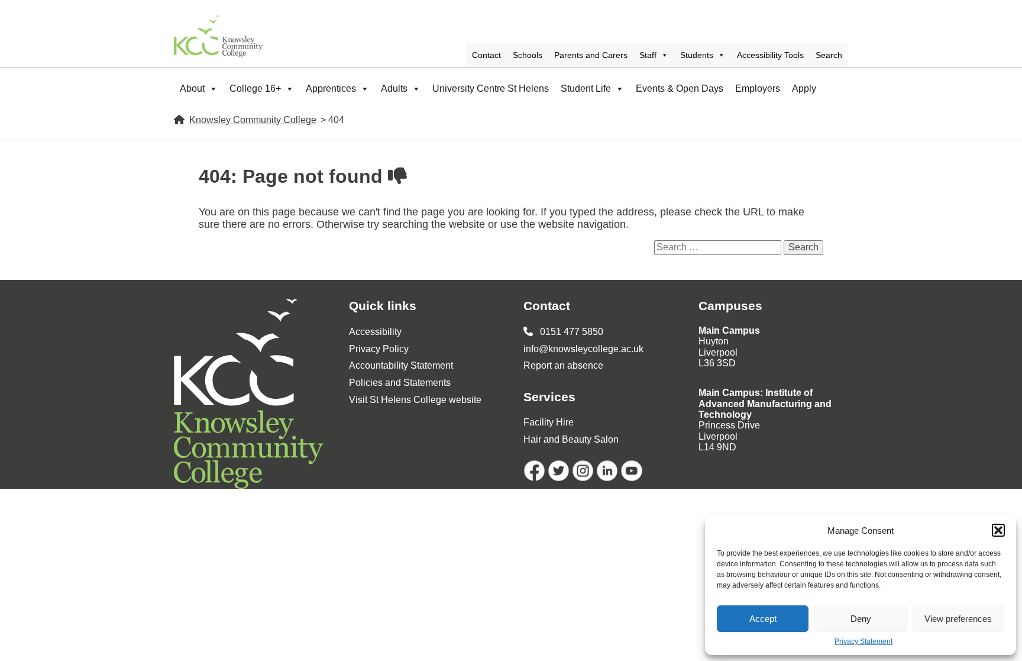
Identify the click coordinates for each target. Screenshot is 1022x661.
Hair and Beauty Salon (571, 439)
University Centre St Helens (490, 88)
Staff (647, 55)
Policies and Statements (400, 383)
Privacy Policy (379, 349)
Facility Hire (548, 422)
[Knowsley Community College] (218, 36)
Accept (763, 619)
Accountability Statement (401, 365)
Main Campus (729, 330)
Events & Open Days (679, 88)
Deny (860, 619)
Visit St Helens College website (415, 400)
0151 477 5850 (570, 332)
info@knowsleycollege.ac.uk (583, 349)
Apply (804, 88)
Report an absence (563, 365)
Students (696, 55)
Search (829, 55)
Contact (486, 55)
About (192, 88)
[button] (998, 530)
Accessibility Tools (770, 55)
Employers (757, 88)
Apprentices (331, 88)
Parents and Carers (591, 55)
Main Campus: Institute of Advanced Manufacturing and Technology (765, 404)
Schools (527, 55)
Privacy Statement (863, 642)
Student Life (586, 88)
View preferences (958, 619)
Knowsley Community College (252, 120)
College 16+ (255, 88)
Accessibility (375, 332)
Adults (394, 88)
